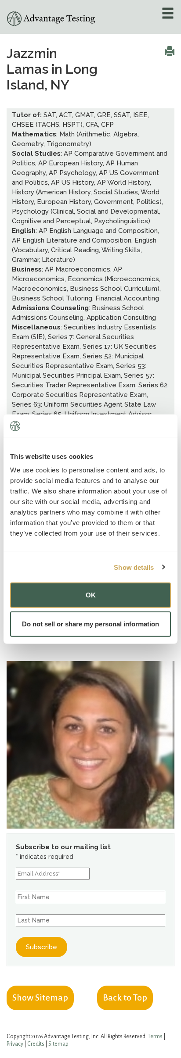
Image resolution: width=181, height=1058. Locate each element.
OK (91, 595)
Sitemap (58, 1044)
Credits (35, 1044)
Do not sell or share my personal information (90, 623)
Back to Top (125, 997)
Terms (155, 1036)
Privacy (15, 1044)
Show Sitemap (40, 997)
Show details (134, 567)
